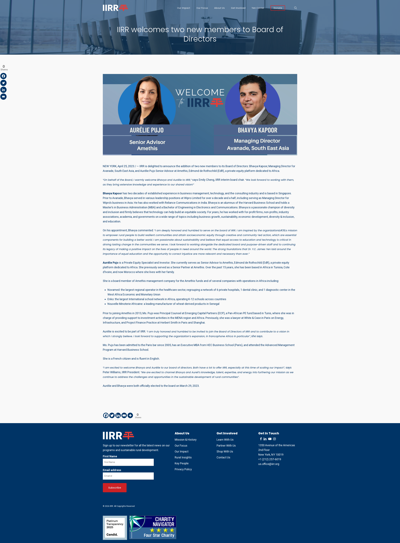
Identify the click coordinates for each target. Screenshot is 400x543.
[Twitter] (112, 415)
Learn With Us (225, 439)
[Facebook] (106, 415)
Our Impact (181, 451)
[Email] (124, 415)
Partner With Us (226, 445)
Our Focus (181, 445)
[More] (130, 415)
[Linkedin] (118, 415)
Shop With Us (225, 451)
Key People (182, 463)
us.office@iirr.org (268, 464)
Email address (112, 470)
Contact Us (223, 457)
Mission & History (186, 439)
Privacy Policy (183, 469)
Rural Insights (183, 457)
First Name (110, 456)
